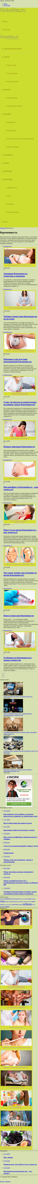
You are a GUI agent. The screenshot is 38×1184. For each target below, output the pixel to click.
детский (6, 901)
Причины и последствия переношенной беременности (18, 360)
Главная (2, 228)
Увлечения (8, 171)
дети (2, 901)
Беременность (11, 122)
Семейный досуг (12, 187)
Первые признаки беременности (19, 446)
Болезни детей (11, 130)
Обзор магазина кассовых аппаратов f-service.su (18, 696)
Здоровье (7, 114)
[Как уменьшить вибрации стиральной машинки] (16, 928)
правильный (14, 904)
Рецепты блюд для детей (14, 106)
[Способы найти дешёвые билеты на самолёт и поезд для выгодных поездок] (13, 749)
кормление (26, 901)
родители (2, 906)
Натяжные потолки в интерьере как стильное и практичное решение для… (18, 770)
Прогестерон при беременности (19, 615)
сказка (7, 906)
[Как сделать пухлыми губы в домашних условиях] (16, 1049)
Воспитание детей (12, 81)
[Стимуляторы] (16, 968)
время (25, 898)
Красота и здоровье (13, 146)
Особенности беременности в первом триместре (18, 659)
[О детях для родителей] (13, 12)
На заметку (10, 204)
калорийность (20, 901)
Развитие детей (11, 65)
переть (33, 901)
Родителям (8, 179)
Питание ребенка (12, 98)
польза (6, 904)
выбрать (29, 898)
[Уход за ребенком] (16, 1109)
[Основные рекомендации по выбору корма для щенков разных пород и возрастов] (13, 730)
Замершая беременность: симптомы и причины (16, 274)
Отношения (8, 155)
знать (15, 901)
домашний (11, 901)
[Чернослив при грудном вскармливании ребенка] (16, 1149)
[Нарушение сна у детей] (16, 1129)
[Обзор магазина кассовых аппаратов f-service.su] (13, 695)
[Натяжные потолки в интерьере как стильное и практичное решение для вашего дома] (13, 768)
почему (9, 904)
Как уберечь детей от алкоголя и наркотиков (20, 138)
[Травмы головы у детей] (16, 1028)
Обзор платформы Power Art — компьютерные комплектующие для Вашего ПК (18, 714)
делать (33, 898)
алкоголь (2, 898)
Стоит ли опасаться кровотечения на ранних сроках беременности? (20, 403)
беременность (8, 899)
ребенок (27, 903)
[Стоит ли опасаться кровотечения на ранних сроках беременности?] (16, 988)
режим (33, 904)
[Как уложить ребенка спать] (16, 1089)
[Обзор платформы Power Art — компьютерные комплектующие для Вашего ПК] (13, 712)
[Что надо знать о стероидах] (16, 1008)
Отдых (9, 195)
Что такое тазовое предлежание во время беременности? (20, 574)
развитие (21, 904)
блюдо (22, 898)
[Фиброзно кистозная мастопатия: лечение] (16, 1069)
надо (30, 901)
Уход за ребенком (12, 73)
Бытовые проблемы (13, 212)
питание (2, 904)
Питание (7, 89)
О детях (7, 57)
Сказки (6, 163)
